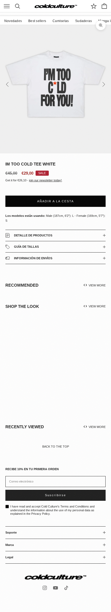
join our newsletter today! (45, 180)
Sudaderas (83, 21)
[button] (37, 372)
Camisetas (61, 21)
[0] (93, 6)
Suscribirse (55, 495)
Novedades (13, 21)
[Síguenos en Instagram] (44, 588)
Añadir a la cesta (55, 201)
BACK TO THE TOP (55, 446)
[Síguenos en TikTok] (66, 588)
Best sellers (37, 21)
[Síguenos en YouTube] (55, 588)
